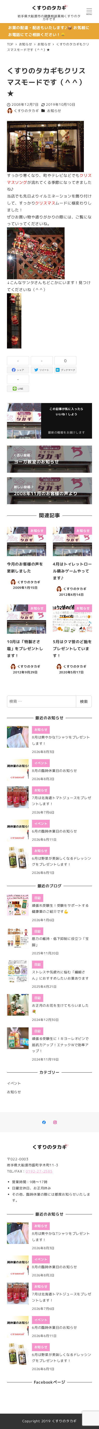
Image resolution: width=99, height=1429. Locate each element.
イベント (14, 1083)
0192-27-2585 (39, 1171)
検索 (84, 701)
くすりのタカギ (64, 1421)
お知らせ (54, 110)
